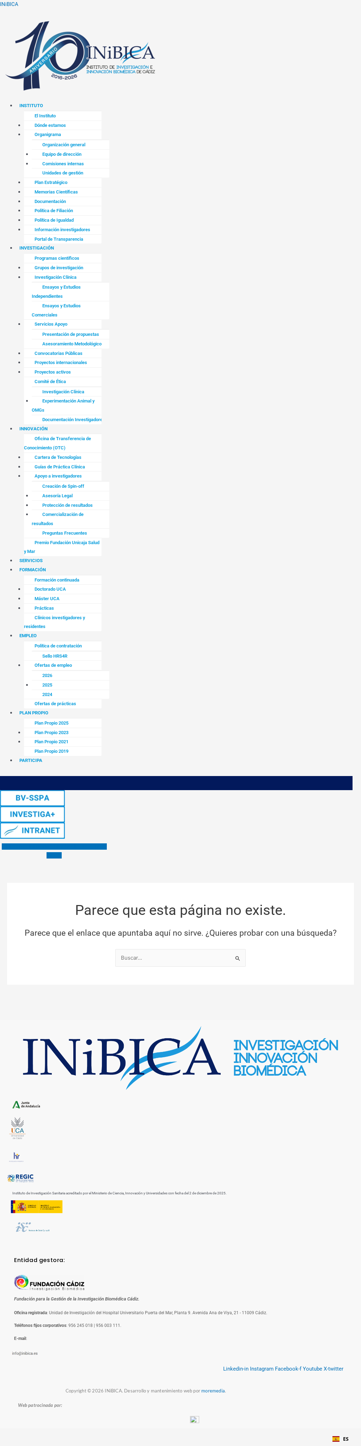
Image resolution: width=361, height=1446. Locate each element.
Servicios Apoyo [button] (51, 324)
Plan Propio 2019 (51, 751)
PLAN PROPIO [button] (33, 712)
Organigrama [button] (48, 134)
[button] (180, 97)
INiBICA (9, 4)
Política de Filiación (54, 210)
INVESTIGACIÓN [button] (36, 248)
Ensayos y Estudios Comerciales (56, 310)
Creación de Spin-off (63, 486)
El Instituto (45, 115)
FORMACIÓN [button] (32, 569)
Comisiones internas (63, 163)
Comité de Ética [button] (50, 381)
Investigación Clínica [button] (56, 277)
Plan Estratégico (51, 182)
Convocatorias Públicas (58, 353)
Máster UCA (47, 598)
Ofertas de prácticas (55, 703)
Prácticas (44, 608)
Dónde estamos (50, 125)
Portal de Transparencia (59, 239)
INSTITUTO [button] (31, 105)
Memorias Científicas (56, 192)
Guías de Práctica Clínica (60, 466)
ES (346, 1438)
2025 (47, 685)
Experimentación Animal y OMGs (63, 405)
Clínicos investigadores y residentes (54, 622)
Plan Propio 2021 (51, 741)
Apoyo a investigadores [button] (58, 476)
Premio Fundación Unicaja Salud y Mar (61, 547)
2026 (47, 675)
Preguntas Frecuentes (64, 533)
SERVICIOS (31, 560)
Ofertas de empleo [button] (53, 665)
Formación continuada (57, 580)
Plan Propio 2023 (51, 732)
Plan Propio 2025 (51, 723)
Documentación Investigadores (73, 419)
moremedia (213, 1390)
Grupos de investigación (59, 267)
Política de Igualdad (54, 220)
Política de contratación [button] (58, 645)
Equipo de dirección (61, 154)
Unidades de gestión (62, 173)
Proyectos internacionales (61, 362)
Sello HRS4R (54, 656)
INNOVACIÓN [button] (33, 428)
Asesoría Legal (57, 495)
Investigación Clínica (63, 391)
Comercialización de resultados (58, 519)
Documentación (50, 201)
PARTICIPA (30, 760)
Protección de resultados (67, 505)
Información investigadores (62, 229)
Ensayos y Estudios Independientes (56, 291)
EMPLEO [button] (28, 635)
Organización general (63, 144)
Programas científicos (57, 258)
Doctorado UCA (50, 589)
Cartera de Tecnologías (58, 457)
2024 (47, 694)
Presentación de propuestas (70, 334)
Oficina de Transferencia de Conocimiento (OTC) (57, 443)
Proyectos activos (53, 372)
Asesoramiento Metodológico (72, 343)
